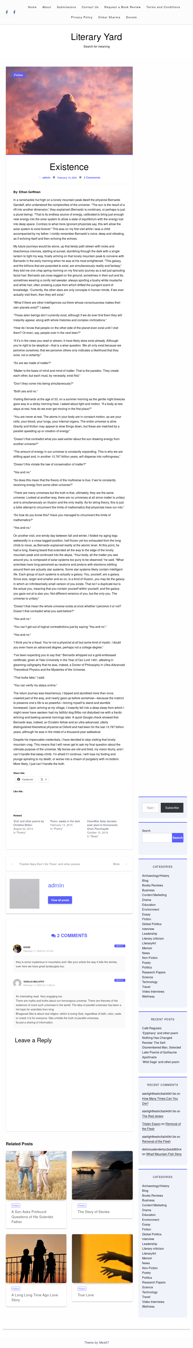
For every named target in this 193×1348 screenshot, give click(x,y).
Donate (131, 17)
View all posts (60, 900)
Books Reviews (152, 885)
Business (148, 890)
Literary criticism (153, 938)
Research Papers (153, 972)
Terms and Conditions (163, 7)
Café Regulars (152, 1028)
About (46, 7)
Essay (146, 914)
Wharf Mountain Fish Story (164, 1154)
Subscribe (172, 807)
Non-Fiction (150, 957)
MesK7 (104, 1342)
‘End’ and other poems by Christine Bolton (28, 823)
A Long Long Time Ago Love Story (34, 1297)
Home (32, 7)
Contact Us (90, 7)
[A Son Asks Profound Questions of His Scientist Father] (36, 1175)
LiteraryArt (149, 943)
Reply (119, 946)
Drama (146, 900)
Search (146, 830)
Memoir (147, 948)
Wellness (148, 996)
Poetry (146, 962)
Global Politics (152, 924)
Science (147, 977)
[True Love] (102, 1258)
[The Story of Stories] (102, 1175)
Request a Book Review (122, 7)
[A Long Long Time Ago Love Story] (36, 1258)
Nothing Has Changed (157, 1037)
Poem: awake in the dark (65, 821)
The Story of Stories (94, 1211)
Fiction (18, 75)
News (146, 953)
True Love (86, 1294)
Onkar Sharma (109, 17)
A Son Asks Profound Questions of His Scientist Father (32, 1216)
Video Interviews (153, 991)
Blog (145, 880)
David (26, 947)
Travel (146, 987)
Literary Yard (96, 36)
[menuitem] (32, 7)
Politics (147, 967)
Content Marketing (154, 895)
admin (46, 177)
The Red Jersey (152, 1116)
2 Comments (92, 177)
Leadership (149, 933)
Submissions (66, 7)
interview (148, 929)
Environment (150, 909)
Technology (150, 982)
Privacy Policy (82, 17)
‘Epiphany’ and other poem (160, 1033)
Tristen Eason (151, 1124)
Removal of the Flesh (156, 1141)
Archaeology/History (155, 875)
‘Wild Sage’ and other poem (160, 1062)
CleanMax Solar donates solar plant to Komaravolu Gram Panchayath (102, 825)
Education (149, 904)
